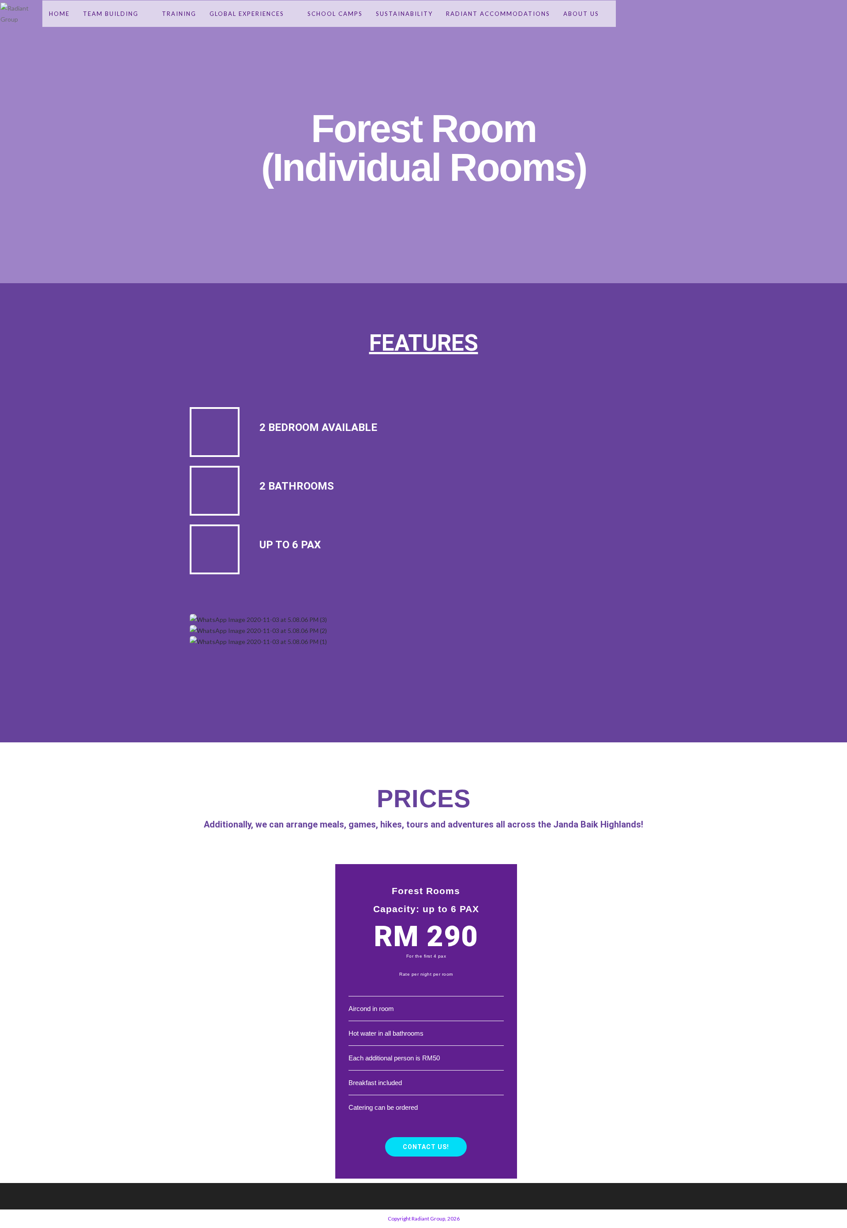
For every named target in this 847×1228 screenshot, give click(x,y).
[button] (423, 656)
